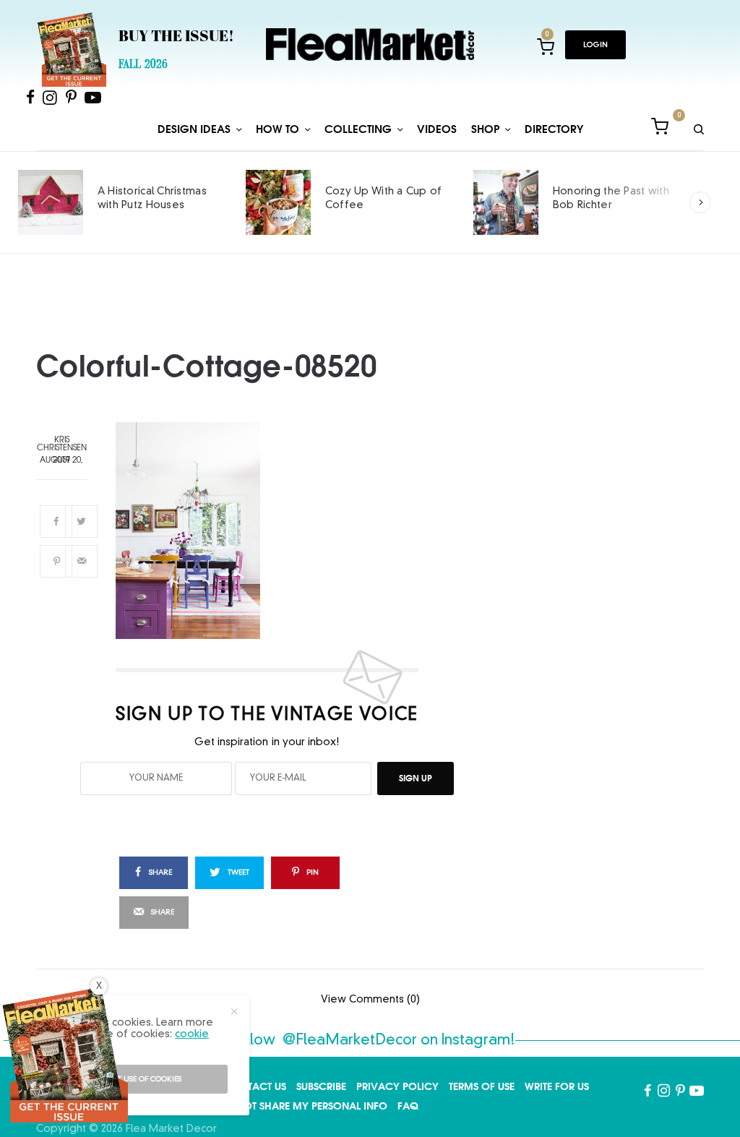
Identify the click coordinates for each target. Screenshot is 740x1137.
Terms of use (482, 1086)
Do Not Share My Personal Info (302, 1106)
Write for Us (557, 1086)
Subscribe (321, 1086)
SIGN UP (415, 778)
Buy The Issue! (176, 37)
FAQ (407, 1106)
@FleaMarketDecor (350, 1041)
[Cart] (659, 129)
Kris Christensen (62, 444)
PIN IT (275, 530)
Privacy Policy (397, 1086)
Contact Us (255, 1086)
